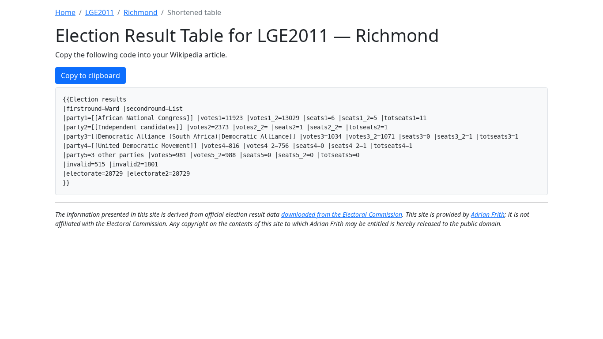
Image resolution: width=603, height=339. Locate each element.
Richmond (141, 12)
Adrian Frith (488, 214)
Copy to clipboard (90, 75)
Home (65, 12)
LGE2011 (99, 12)
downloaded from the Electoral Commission (341, 214)
